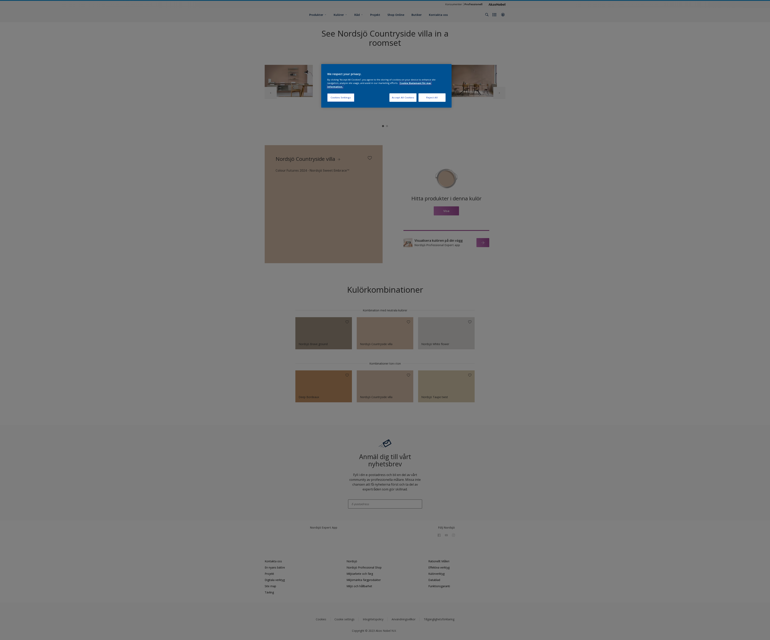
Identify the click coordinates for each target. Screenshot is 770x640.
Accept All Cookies (403, 97)
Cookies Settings (341, 97)
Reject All (432, 97)
